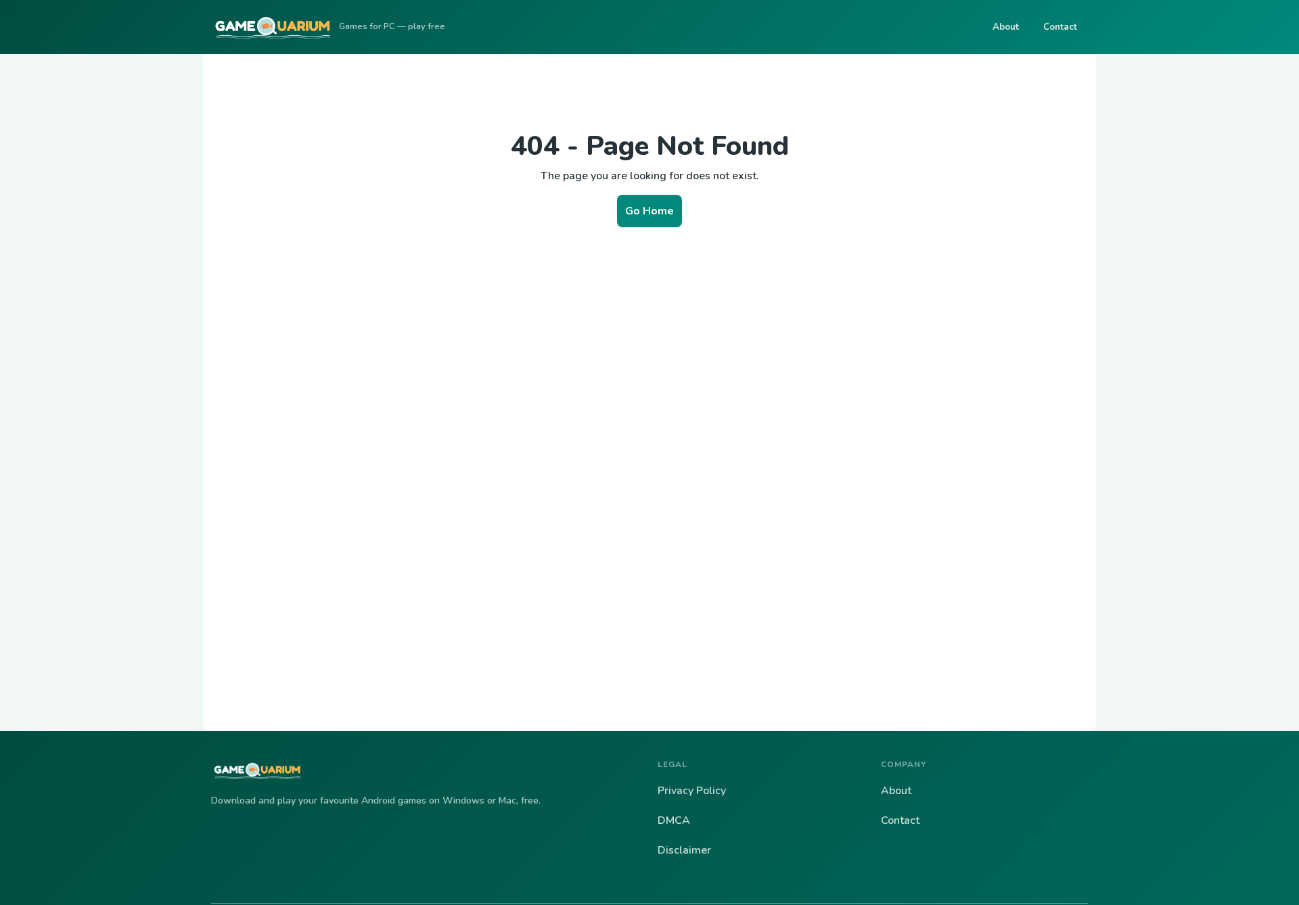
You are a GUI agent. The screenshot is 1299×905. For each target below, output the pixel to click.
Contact (1060, 26)
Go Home (649, 211)
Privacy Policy (692, 790)
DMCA (674, 820)
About (1006, 26)
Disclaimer (684, 850)
